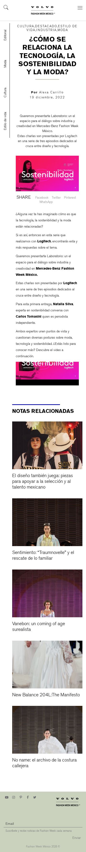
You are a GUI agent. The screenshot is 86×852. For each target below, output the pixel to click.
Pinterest (70, 197)
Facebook (41, 197)
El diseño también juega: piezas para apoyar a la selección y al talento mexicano (42, 481)
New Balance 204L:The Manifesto (46, 695)
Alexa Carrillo (51, 92)
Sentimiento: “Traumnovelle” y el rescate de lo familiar (43, 555)
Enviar (76, 838)
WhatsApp (46, 202)
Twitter (56, 197)
